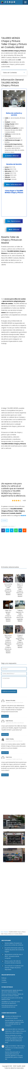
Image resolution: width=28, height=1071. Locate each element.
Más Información (14, 184)
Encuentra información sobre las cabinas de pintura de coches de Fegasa (14, 949)
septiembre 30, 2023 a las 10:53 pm (15, 723)
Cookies (4, 980)
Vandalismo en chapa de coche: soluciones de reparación (11, 1002)
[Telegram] (20, 530)
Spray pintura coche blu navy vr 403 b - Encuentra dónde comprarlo (14, 956)
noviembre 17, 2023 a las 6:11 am (14, 759)
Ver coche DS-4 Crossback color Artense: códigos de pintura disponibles (14, 967)
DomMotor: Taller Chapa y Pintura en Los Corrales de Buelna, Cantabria (15, 1048)
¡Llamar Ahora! (12, 155)
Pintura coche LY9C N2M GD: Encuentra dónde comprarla (13, 962)
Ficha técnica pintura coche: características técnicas (9, 1006)
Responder (5, 716)
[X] (12, 530)
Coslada (4, 520)
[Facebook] (3, 530)
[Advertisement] (14, 21)
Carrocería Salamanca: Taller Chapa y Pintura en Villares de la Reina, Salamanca (15, 1031)
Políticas (4, 978)
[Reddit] (24, 530)
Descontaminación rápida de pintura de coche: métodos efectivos (12, 991)
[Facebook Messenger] (7, 530)
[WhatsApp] (16, 530)
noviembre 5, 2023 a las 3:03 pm (14, 741)
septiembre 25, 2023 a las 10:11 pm (14, 702)
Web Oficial (14, 229)
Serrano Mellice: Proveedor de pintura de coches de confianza (14, 944)
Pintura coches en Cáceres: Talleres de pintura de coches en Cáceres (12, 994)
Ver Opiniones (14, 221)
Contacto (4, 982)
